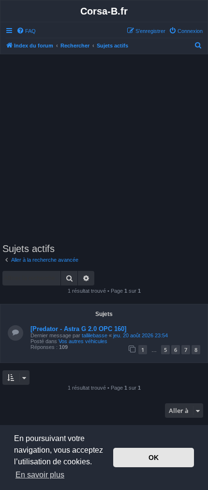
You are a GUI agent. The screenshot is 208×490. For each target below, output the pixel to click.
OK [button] (154, 457)
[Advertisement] (104, 150)
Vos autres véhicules (83, 341)
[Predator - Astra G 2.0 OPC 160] (78, 328)
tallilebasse (94, 335)
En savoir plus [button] (39, 475)
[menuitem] (26, 31)
